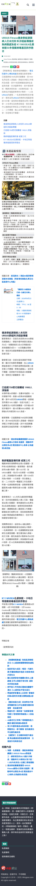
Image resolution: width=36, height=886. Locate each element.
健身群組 (14, 59)
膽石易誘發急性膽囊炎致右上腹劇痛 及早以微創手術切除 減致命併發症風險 (20, 681)
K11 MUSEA (8, 598)
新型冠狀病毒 (13, 62)
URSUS (5, 95)
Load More (18, 791)
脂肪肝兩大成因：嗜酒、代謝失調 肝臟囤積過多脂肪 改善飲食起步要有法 (20, 672)
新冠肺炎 (6, 62)
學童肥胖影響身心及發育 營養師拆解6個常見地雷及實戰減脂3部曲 (20, 696)
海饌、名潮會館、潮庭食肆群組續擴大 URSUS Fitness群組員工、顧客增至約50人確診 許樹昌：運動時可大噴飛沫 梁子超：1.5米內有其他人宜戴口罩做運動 (20, 756)
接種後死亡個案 (27, 59)
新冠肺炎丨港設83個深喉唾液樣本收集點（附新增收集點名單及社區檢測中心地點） (17, 279)
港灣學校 (31, 62)
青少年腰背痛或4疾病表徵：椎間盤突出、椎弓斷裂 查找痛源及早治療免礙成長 (20, 729)
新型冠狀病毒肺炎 (23, 62)
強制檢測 (20, 59)
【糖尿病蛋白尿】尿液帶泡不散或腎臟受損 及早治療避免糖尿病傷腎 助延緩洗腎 (20, 705)
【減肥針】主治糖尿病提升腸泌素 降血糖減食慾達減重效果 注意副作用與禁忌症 (20, 738)
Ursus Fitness (7, 59)
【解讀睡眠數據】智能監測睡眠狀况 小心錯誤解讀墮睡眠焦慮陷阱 (20, 663)
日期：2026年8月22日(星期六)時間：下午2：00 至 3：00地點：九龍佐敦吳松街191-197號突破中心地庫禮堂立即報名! (24, 304)
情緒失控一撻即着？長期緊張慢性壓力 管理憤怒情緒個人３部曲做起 (20, 714)
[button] (33, 4)
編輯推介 (4, 13)
